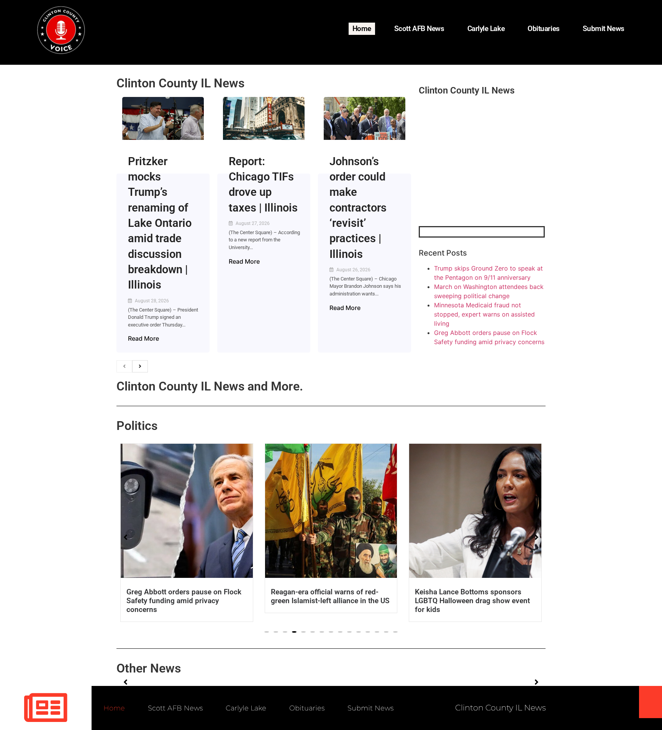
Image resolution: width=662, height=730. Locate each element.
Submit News (603, 28)
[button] (266, 632)
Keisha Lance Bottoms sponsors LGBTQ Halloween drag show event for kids (472, 600)
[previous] (124, 366)
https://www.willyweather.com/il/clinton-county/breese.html (476, 186)
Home (361, 28)
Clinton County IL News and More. (209, 386)
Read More (143, 338)
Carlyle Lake (486, 28)
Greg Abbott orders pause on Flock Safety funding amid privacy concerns (183, 600)
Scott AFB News (419, 28)
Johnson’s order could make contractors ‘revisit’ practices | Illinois (358, 208)
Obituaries (544, 28)
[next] (140, 366)
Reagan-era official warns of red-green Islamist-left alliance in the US (330, 596)
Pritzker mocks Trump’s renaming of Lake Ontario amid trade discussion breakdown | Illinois (160, 223)
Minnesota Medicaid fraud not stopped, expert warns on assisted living (484, 314)
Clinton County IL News (180, 83)
